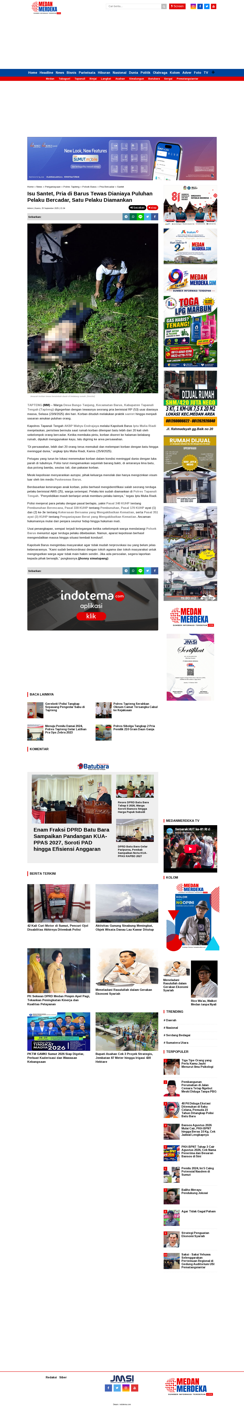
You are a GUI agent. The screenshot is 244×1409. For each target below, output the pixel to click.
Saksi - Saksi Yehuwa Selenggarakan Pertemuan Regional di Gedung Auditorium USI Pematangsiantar (197, 1261)
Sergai (168, 78)
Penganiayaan (53, 186)
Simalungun (136, 78)
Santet (120, 186)
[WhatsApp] (133, 216)
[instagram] (193, 6)
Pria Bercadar (106, 186)
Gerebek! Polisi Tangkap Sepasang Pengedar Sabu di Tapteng (65, 707)
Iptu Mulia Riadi (144, 426)
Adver (186, 72)
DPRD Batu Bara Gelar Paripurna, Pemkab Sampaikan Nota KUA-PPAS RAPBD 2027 (133, 851)
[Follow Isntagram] (126, 1388)
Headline (46, 72)
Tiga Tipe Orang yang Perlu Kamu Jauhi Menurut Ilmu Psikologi (197, 1063)
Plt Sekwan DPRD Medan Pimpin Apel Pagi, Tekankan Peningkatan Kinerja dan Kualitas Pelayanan (58, 1000)
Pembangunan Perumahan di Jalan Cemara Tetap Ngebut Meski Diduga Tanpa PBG (198, 1086)
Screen (178, 6)
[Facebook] (154, 216)
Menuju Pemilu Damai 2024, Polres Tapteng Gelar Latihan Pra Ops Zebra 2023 (65, 729)
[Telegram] (126, 216)
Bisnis (71, 72)
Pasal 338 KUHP (76, 508)
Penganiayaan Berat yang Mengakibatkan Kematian (98, 516)
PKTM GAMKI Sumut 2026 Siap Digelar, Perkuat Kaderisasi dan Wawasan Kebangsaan (55, 1057)
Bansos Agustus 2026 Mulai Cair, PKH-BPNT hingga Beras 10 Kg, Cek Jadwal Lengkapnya (198, 1130)
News (60, 72)
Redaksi (51, 1377)
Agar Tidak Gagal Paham (198, 1211)
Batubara (154, 78)
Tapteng (46, 409)
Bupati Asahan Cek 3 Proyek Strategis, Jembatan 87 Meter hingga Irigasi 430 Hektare (124, 1057)
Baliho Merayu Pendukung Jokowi (194, 1191)
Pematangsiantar (187, 78)
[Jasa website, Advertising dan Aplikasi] (92, 633)
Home (32, 72)
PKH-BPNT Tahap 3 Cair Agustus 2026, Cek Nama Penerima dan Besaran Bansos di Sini (198, 1151)
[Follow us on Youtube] (134, 1388)
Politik (145, 72)
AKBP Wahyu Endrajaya (81, 426)
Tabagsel (64, 78)
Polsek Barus (89, 186)
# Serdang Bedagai (177, 1035)
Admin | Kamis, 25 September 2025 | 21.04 (46, 208)
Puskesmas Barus (68, 479)
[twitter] (207, 6)
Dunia (133, 72)
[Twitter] (147, 216)
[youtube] (213, 6)
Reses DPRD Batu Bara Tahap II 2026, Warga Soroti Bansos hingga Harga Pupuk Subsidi (133, 807)
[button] (213, 70)
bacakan (139, 207)
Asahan (120, 78)
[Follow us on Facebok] (108, 1388)
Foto (197, 72)
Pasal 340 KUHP (118, 503)
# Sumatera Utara (176, 1042)
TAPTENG (34, 405)
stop (153, 207)
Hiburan (104, 72)
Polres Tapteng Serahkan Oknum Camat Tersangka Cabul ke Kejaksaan (135, 707)
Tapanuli (79, 78)
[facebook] (200, 6)
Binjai (93, 78)
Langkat (106, 78)
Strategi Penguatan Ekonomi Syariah (195, 1234)
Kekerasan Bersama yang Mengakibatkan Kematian (96, 512)
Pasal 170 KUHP (132, 508)
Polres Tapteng (71, 186)
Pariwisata (87, 72)
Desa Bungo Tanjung (78, 405)
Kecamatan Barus (109, 405)
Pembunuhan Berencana (45, 508)
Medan (50, 78)
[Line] (140, 216)
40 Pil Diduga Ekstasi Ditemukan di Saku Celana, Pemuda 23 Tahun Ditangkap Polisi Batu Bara (197, 1110)
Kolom (175, 72)
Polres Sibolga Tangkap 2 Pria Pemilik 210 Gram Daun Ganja (134, 728)
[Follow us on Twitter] (117, 1388)
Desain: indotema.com (122, 1404)
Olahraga (160, 72)
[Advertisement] (122, 42)
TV (206, 72)
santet (130, 414)
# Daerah (170, 1020)
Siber (63, 1377)
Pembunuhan (109, 508)
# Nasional (171, 1027)
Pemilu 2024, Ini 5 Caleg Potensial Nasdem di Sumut (197, 1171)
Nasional (119, 72)
